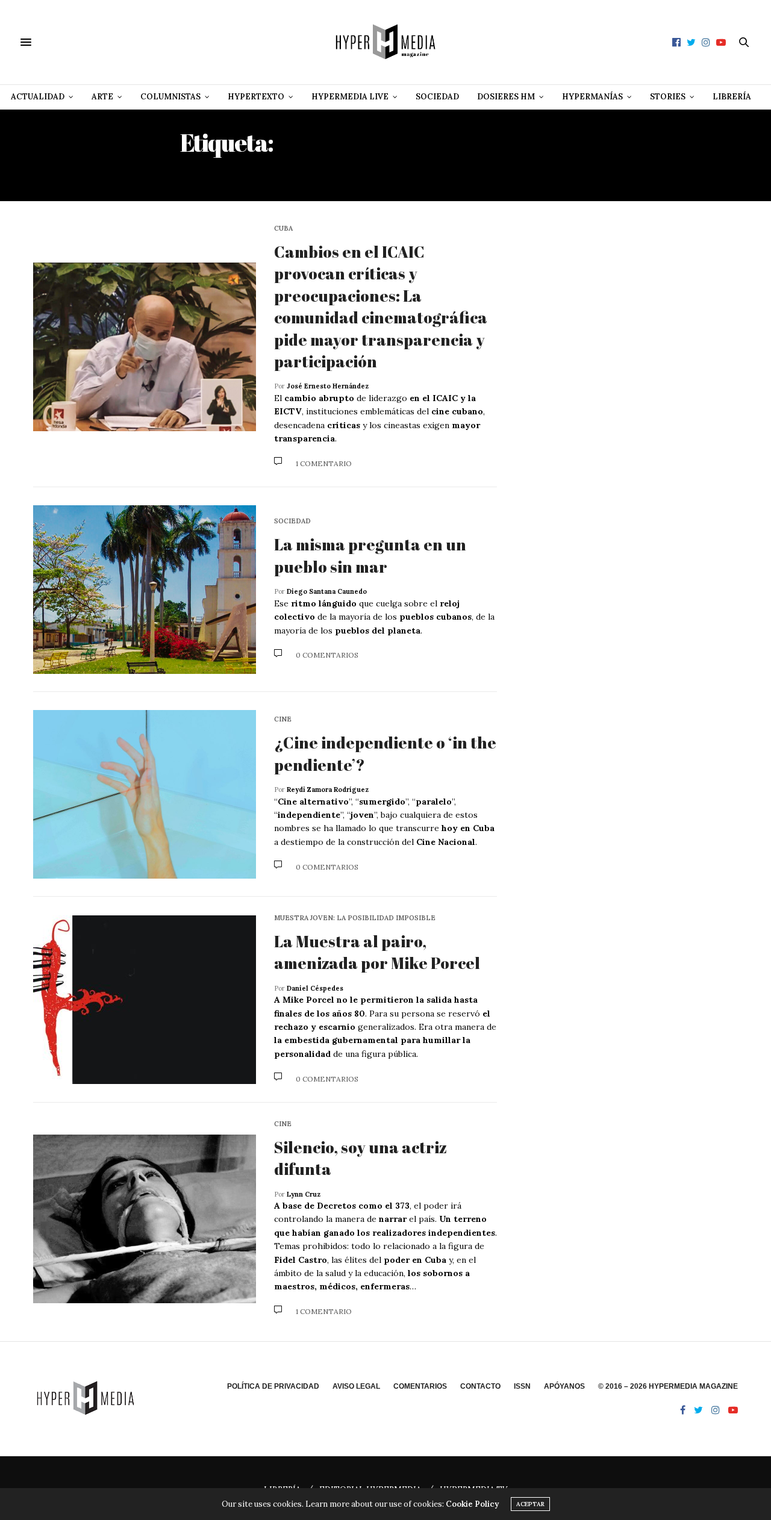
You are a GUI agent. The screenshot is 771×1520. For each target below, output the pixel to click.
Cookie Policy (472, 1504)
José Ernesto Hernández (328, 386)
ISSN (522, 1386)
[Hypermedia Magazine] (385, 42)
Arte (102, 97)
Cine (283, 719)
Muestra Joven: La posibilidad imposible (354, 918)
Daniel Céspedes (315, 988)
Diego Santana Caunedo (327, 591)
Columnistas (170, 97)
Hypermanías (592, 97)
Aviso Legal (356, 1386)
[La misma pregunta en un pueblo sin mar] (144, 589)
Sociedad (437, 97)
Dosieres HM (506, 97)
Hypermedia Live (350, 97)
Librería (732, 97)
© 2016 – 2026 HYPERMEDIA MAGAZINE (668, 1386)
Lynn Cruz (303, 1194)
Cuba (283, 228)
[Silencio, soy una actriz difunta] (144, 1219)
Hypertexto (256, 97)
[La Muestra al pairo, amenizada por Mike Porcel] (144, 999)
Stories (667, 97)
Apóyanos (564, 1386)
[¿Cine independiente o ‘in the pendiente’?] (144, 794)
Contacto (480, 1386)
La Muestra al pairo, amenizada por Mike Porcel (377, 952)
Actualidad (37, 97)
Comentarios (420, 1386)
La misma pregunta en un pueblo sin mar (370, 555)
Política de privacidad (273, 1386)
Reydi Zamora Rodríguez (328, 789)
